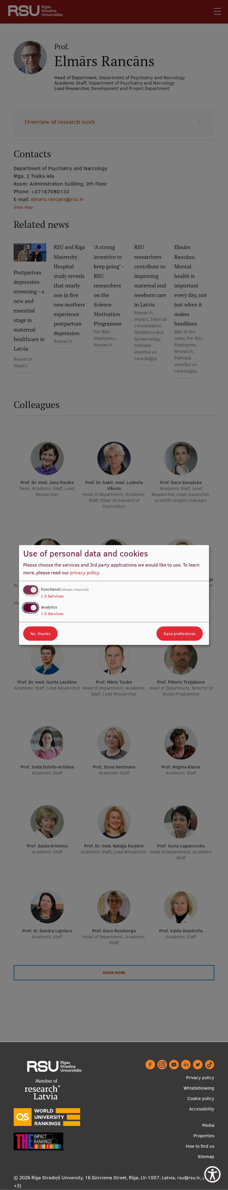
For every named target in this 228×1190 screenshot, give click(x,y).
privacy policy (84, 572)
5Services (52, 614)
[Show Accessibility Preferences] (212, 1174)
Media (208, 1125)
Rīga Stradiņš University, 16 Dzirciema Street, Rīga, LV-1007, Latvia (103, 1177)
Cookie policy (200, 1098)
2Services (52, 596)
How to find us (200, 1146)
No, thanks (40, 634)
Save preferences (180, 634)
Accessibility (201, 1109)
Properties (204, 1136)
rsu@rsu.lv (188, 1177)
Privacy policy (200, 1077)
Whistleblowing (198, 1088)
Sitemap (206, 1156)
